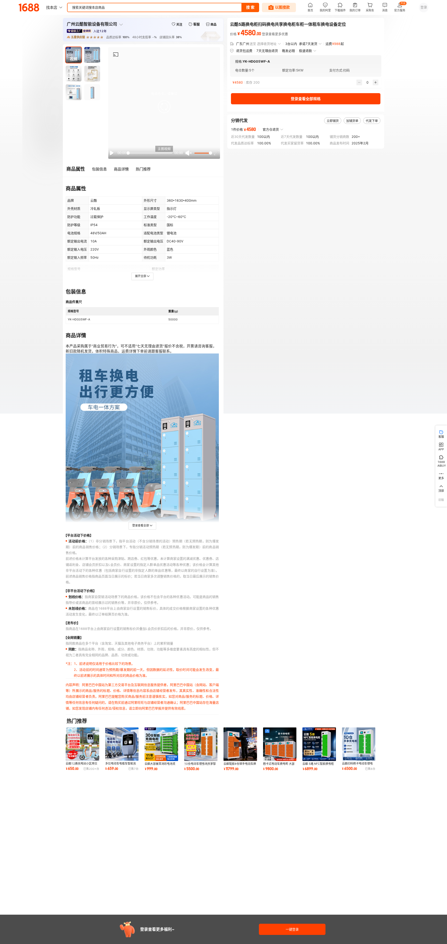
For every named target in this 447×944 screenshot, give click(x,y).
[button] (164, 107)
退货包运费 (244, 51)
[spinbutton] (367, 82)
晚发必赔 (288, 51)
